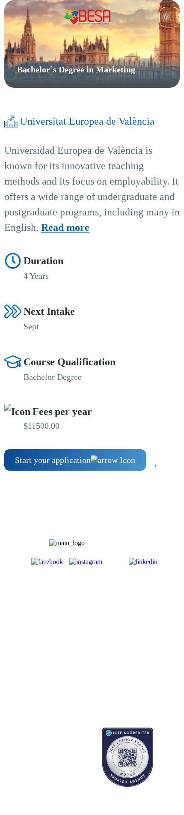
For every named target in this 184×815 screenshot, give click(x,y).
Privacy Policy (123, 677)
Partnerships (120, 623)
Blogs (11, 635)
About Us (117, 608)
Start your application (53, 460)
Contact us (17, 755)
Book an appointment (30, 740)
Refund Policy (123, 692)
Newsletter (17, 650)
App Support (20, 665)
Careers (115, 638)
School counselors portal (34, 770)
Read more (65, 227)
